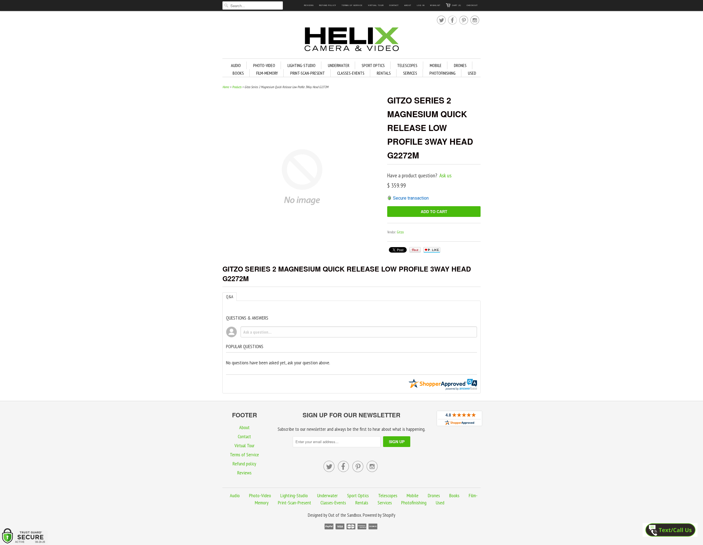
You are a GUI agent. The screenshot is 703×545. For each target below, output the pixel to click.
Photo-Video (264, 65)
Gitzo (400, 232)
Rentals (384, 73)
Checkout (472, 5)
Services (410, 73)
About (407, 5)
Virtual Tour (376, 5)
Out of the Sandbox (344, 515)
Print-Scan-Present (307, 73)
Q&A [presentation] (229, 296)
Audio (236, 65)
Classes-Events (350, 73)
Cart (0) (456, 5)
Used (472, 73)
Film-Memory (267, 73)
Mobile (436, 65)
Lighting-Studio (302, 65)
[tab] (229, 296)
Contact (394, 5)
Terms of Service (352, 5)
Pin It (415, 250)
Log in (421, 5)
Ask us (445, 175)
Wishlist (435, 5)
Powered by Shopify (379, 515)
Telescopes (407, 65)
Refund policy (327, 5)
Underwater (338, 65)
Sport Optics (373, 65)
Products (236, 87)
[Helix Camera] (351, 40)
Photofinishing (442, 73)
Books (238, 73)
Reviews (309, 5)
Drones (460, 65)
